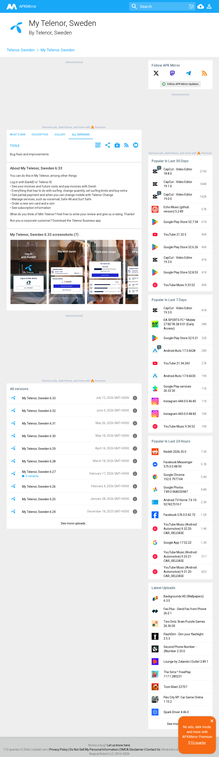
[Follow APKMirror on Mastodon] (172, 74)
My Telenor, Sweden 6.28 (39, 461)
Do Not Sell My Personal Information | (95, 749)
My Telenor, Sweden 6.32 (39, 411)
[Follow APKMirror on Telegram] (188, 74)
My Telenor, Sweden (58, 50)
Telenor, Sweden (54, 33)
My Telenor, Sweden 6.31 (39, 423)
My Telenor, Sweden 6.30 (39, 436)
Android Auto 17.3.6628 (179, 350)
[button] (98, 145)
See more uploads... (74, 523)
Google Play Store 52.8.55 (181, 272)
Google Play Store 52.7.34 (181, 222)
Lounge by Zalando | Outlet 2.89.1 (186, 661)
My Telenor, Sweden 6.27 (39, 471)
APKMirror (27, 6)
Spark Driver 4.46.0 (176, 712)
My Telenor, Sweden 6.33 (39, 398)
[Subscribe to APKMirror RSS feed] (204, 74)
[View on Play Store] (117, 145)
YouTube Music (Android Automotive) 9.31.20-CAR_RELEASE (180, 572)
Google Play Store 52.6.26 (181, 247)
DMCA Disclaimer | (132, 749)
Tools (14, 145)
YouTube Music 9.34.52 (179, 426)
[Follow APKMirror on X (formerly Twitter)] (156, 74)
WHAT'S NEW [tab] (17, 134)
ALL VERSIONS (81, 134)
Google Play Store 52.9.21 (181, 338)
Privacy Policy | (59, 749)
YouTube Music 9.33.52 (179, 285)
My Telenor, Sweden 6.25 (39, 499)
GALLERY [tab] (60, 134)
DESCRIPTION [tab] (40, 134)
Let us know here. (119, 745)
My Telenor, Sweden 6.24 (39, 512)
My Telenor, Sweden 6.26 (39, 486)
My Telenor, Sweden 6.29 (39, 448)
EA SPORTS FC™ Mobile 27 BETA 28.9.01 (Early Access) (179, 324)
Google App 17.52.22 (177, 542)
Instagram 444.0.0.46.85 (180, 401)
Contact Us (152, 749)
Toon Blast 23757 (175, 687)
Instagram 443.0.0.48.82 (180, 414)
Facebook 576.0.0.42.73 (179, 515)
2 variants (32, 476)
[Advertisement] (74, 94)
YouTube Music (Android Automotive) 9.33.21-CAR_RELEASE (180, 557)
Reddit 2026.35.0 (175, 451)
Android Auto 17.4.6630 (179, 376)
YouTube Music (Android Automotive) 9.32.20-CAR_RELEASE (180, 529)
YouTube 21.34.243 (177, 363)
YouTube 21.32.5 (175, 234)
